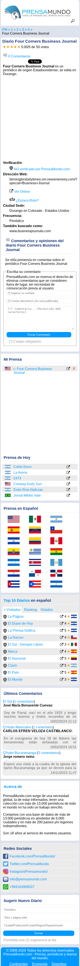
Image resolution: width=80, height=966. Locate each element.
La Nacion (15, 637)
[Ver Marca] (61, 652)
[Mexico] (36, 519)
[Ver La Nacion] (61, 638)
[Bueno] (11, 47)
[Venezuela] (36, 530)
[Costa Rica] (36, 563)
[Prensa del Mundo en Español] (37, 20)
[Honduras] (15, 563)
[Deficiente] (4, 47)
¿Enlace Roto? (27, 200)
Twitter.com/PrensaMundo (29, 864)
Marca (12, 651)
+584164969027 (22, 887)
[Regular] (8, 47)
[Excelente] (18, 47)
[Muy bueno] (15, 47)
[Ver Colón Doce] (68, 467)
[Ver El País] (61, 673)
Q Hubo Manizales (17, 727)
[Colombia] (36, 541)
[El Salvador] (15, 541)
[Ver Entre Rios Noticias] (68, 490)
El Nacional (17, 658)
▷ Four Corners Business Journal (32, 370)
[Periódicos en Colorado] (23, 29)
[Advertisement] (40, 118)
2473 (17, 478)
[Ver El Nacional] (61, 659)
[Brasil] (8, 495)
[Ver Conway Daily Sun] (68, 484)
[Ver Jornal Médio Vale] (68, 495)
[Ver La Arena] (68, 473)
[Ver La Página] (61, 617)
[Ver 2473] (68, 478)
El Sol (7, 701)
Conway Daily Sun (27, 484)
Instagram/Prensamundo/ (29, 871)
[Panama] (36, 574)
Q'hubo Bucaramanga (19, 753)
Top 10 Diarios (17, 600)
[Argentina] (8, 466)
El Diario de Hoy (20, 623)
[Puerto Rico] (36, 584)
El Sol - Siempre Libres (25, 644)
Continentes (18, 964)
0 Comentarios (18, 56)
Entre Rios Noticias (28, 489)
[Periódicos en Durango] (28, 29)
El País (13, 672)
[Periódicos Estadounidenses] (17, 29)
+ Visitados (12, 609)
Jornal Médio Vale (27, 495)
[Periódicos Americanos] (12, 29)
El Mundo (15, 679)
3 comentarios (48, 753)
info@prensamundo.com (28, 879)
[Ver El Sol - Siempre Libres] (61, 645)
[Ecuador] (15, 552)
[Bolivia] (57, 552)
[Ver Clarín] (61, 666)
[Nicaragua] (57, 584)
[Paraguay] (15, 574)
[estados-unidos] (8, 368)
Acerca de (13, 787)
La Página (15, 616)
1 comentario (24, 701)
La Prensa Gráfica (21, 630)
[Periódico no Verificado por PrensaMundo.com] (5, 618)
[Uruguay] (36, 552)
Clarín (12, 665)
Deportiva (59, 964)
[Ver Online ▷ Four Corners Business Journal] (68, 369)
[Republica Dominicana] (57, 574)
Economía (39, 964)
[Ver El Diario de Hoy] (61, 624)
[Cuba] (15, 584)
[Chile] (57, 530)
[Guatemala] (57, 563)
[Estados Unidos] (8, 484)
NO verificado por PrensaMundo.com (41, 169)
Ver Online (21, 191)
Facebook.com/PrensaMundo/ (32, 856)
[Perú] (57, 541)
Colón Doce (22, 467)
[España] (15, 530)
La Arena (20, 472)
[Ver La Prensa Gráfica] (61, 631)
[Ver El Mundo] (61, 680)
